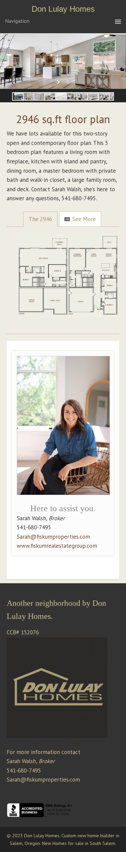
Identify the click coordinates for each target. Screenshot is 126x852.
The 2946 (40, 219)
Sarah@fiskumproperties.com (53, 536)
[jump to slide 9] (104, 96)
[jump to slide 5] (61, 96)
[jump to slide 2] (29, 96)
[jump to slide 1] (18, 96)
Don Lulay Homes (63, 8)
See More (84, 219)
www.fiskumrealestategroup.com (57, 545)
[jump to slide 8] (93, 96)
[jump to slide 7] (82, 96)
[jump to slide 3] (39, 96)
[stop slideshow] (67, 82)
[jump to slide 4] (50, 96)
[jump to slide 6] (72, 96)
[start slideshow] (59, 82)
